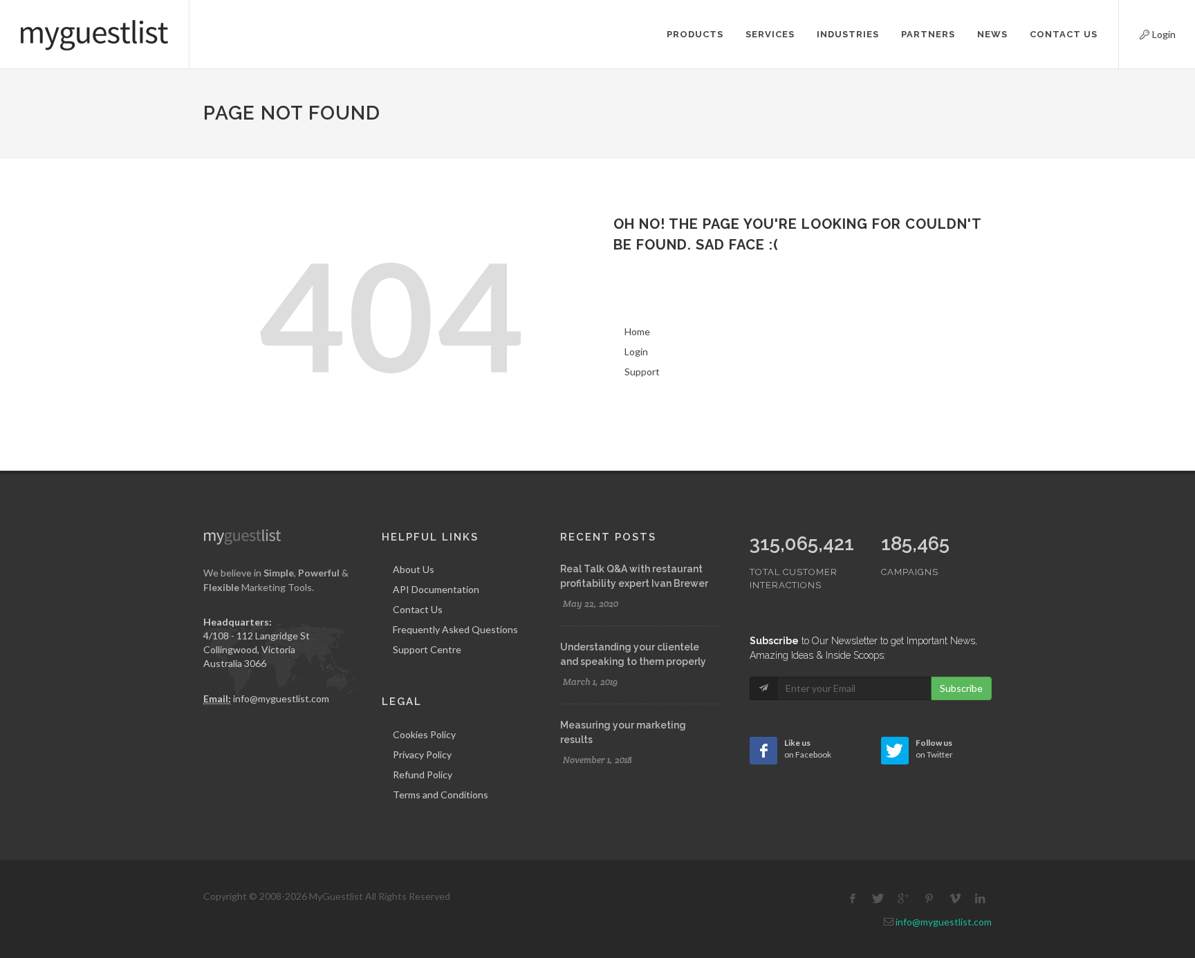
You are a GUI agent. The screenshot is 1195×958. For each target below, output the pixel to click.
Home (637, 331)
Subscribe (961, 688)
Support (642, 371)
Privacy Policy (422, 754)
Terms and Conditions (440, 794)
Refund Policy (422, 774)
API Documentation (436, 589)
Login (1146, 32)
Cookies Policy (424, 734)
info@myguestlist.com (281, 698)
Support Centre (427, 649)
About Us (413, 569)
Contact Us (418, 609)
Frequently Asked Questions (455, 629)
